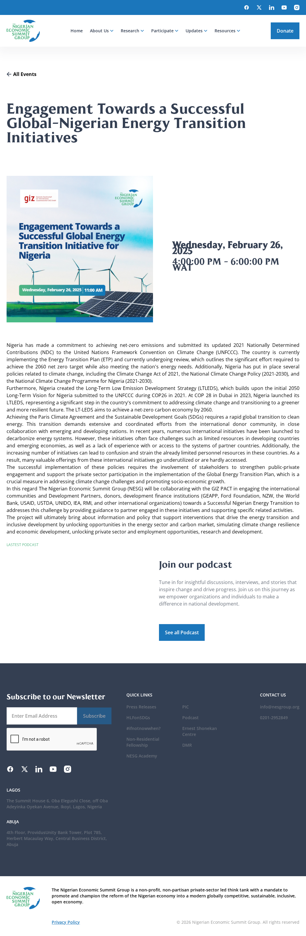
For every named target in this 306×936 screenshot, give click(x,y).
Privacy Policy (66, 922)
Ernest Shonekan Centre (199, 731)
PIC (185, 707)
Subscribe (94, 716)
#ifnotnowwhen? (143, 728)
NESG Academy (141, 756)
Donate (285, 31)
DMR (187, 745)
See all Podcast (182, 632)
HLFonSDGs (138, 717)
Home (77, 30)
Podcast (190, 717)
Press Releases (141, 707)
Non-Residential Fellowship (142, 742)
